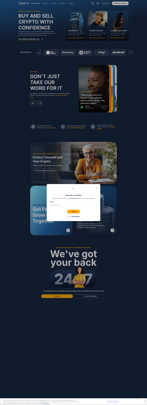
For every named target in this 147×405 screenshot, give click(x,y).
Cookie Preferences (113, 401)
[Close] (144, 401)
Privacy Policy (45, 403)
